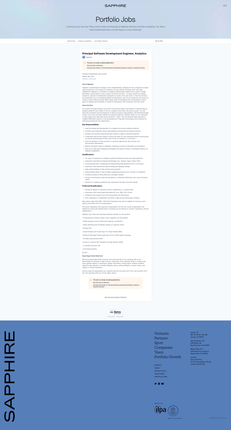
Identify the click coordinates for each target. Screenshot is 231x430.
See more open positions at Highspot (115, 297)
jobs (71, 41)
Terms (156, 368)
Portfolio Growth (167, 357)
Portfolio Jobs (160, 377)
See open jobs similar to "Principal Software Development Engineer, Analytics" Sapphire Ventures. (116, 67)
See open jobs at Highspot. (95, 65)
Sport (158, 343)
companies (84, 41)
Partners (161, 338)
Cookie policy (119, 316)
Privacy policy (111, 316)
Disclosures (159, 374)
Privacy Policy (160, 371)
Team (158, 352)
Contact (158, 365)
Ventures (161, 333)
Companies (163, 348)
